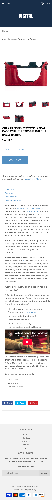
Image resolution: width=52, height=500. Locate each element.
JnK (24, 261)
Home (5, 31)
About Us (26, 441)
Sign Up (44, 473)
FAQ (26, 448)
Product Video (12, 197)
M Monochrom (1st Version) (30, 208)
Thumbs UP (32, 211)
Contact (26, 438)
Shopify (32, 489)
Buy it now (15, 160)
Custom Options (13, 200)
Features (9, 193)
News (26, 445)
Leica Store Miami (33, 179)
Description (10, 189)
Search (26, 434)
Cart (47, 3)
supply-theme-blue (28, 486)
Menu (8, 3)
